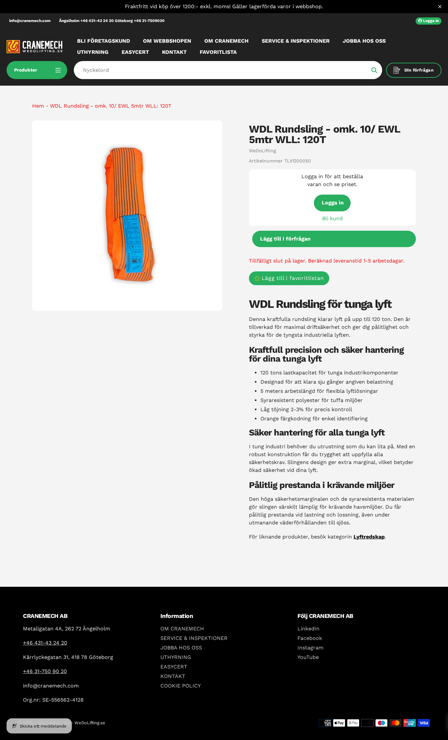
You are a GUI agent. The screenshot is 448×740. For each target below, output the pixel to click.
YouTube (308, 657)
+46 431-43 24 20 (45, 643)
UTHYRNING (175, 657)
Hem (38, 106)
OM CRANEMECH (182, 628)
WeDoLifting (262, 150)
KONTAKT (172, 676)
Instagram (310, 648)
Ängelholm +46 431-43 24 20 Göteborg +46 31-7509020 (112, 20)
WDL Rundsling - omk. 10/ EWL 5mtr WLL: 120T (111, 106)
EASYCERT (173, 667)
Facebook (309, 638)
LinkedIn (308, 628)
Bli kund (332, 218)
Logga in (333, 203)
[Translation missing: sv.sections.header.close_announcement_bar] (440, 6)
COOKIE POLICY (180, 686)
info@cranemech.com (30, 20)
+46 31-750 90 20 (45, 671)
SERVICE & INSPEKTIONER (194, 638)
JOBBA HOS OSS (181, 648)
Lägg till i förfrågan (285, 239)
